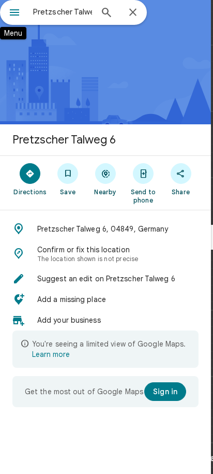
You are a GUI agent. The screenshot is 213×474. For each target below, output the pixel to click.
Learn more (51, 354)
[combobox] (62, 12)
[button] (105, 229)
